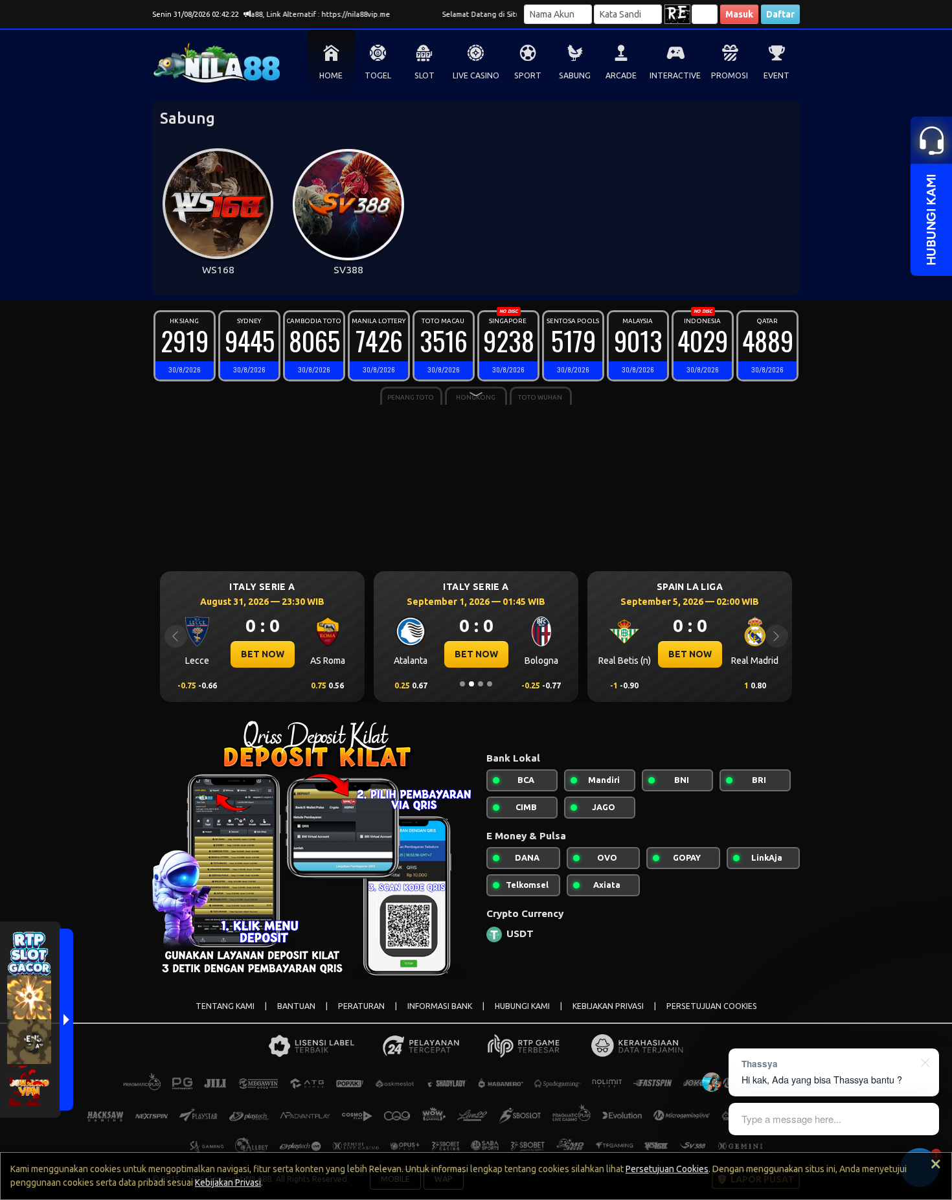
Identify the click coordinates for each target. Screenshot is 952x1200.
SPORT (527, 75)
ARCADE (621, 75)
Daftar (780, 14)
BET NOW (262, 654)
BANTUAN (296, 1006)
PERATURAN (361, 1006)
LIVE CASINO (476, 75)
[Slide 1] (462, 684)
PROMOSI (729, 75)
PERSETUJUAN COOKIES (711, 1006)
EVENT (776, 75)
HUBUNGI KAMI (522, 1006)
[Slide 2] (471, 684)
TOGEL (378, 75)
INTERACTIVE (675, 75)
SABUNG (575, 75)
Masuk (739, 14)
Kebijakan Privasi (228, 1182)
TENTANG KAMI (225, 1006)
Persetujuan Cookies (667, 1169)
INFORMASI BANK (439, 1006)
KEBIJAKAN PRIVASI (608, 1006)
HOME (331, 75)
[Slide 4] (489, 684)
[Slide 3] (480, 684)
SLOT (424, 75)
